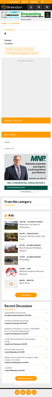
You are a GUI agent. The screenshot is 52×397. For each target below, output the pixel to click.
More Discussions (25, 378)
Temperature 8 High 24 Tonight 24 (23, 2)
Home (4, 23)
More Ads (25, 295)
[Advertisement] (26, 88)
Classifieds (14, 23)
